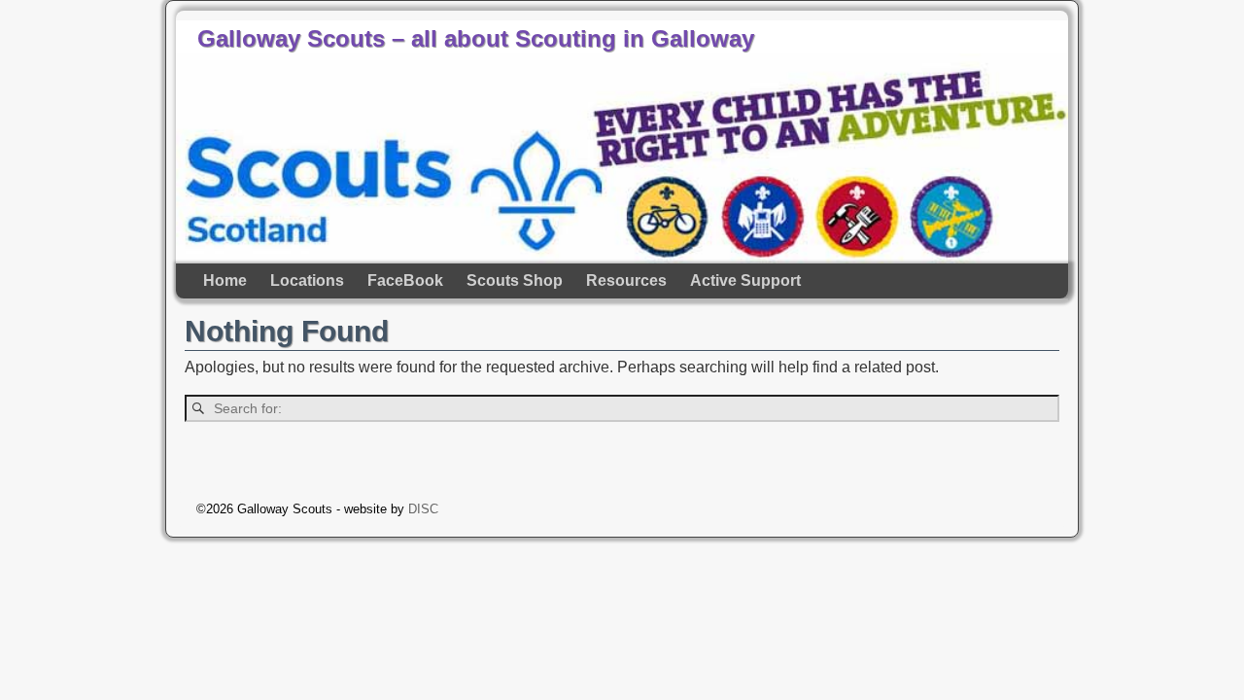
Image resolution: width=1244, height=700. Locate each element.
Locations (307, 280)
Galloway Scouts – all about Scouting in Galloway (475, 38)
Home (225, 280)
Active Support (745, 280)
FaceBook (405, 280)
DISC (423, 509)
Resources (626, 280)
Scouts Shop (514, 280)
